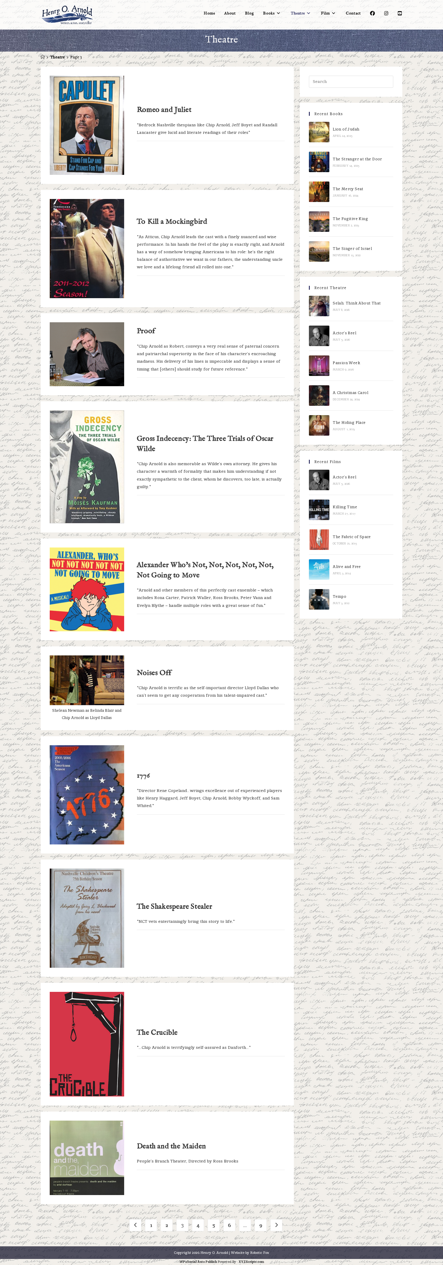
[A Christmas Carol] (319, 395)
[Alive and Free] (319, 569)
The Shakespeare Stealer (174, 906)
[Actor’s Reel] (319, 336)
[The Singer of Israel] (319, 251)
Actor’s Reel (344, 333)
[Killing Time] (319, 510)
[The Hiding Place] (319, 425)
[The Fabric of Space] (319, 539)
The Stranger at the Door (357, 159)
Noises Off (154, 673)
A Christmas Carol (350, 392)
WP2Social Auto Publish (198, 1262)
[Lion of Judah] (319, 132)
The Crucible (157, 1032)
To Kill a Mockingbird (172, 221)
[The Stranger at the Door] (319, 162)
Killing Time (345, 506)
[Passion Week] (319, 365)
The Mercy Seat (348, 188)
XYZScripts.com (251, 1262)
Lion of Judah (346, 129)
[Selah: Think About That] (319, 306)
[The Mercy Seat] (319, 191)
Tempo (339, 596)
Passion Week (346, 362)
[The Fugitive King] (319, 221)
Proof (146, 331)
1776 (143, 775)
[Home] (43, 57)
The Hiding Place (349, 422)
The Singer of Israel (352, 248)
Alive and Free (347, 566)
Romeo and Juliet (164, 110)
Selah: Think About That (357, 303)
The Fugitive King (350, 218)
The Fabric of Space (352, 536)
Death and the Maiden (171, 1146)
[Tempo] (319, 599)
